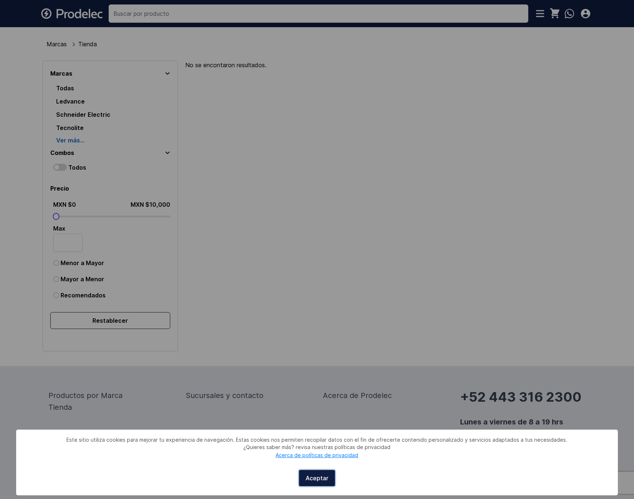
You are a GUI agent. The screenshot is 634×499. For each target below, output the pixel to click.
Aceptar (317, 478)
